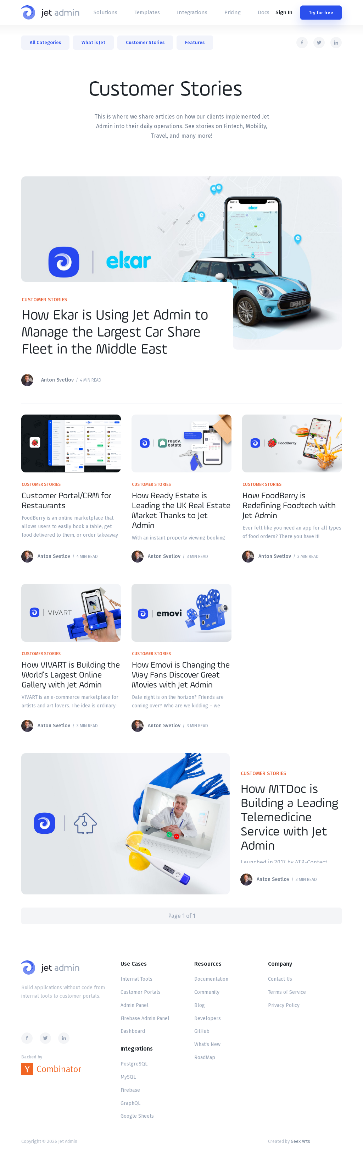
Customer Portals (141, 992)
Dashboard (133, 1031)
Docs (263, 12)
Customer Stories (145, 42)
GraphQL (130, 1103)
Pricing (232, 12)
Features (195, 42)
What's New (207, 1044)
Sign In (283, 12)
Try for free (321, 12)
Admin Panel (135, 1005)
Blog (199, 1005)
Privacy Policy (284, 1005)
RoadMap (204, 1057)
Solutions (105, 12)
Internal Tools (136, 979)
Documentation (211, 979)
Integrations (192, 12)
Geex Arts (300, 1141)
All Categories (45, 42)
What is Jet (93, 42)
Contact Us (280, 979)
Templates (147, 12)
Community (206, 992)
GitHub (202, 1031)
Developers (207, 1018)
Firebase (130, 1090)
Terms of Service (287, 992)
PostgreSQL (134, 1064)
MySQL (128, 1077)
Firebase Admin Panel (145, 1018)
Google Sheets (137, 1116)
